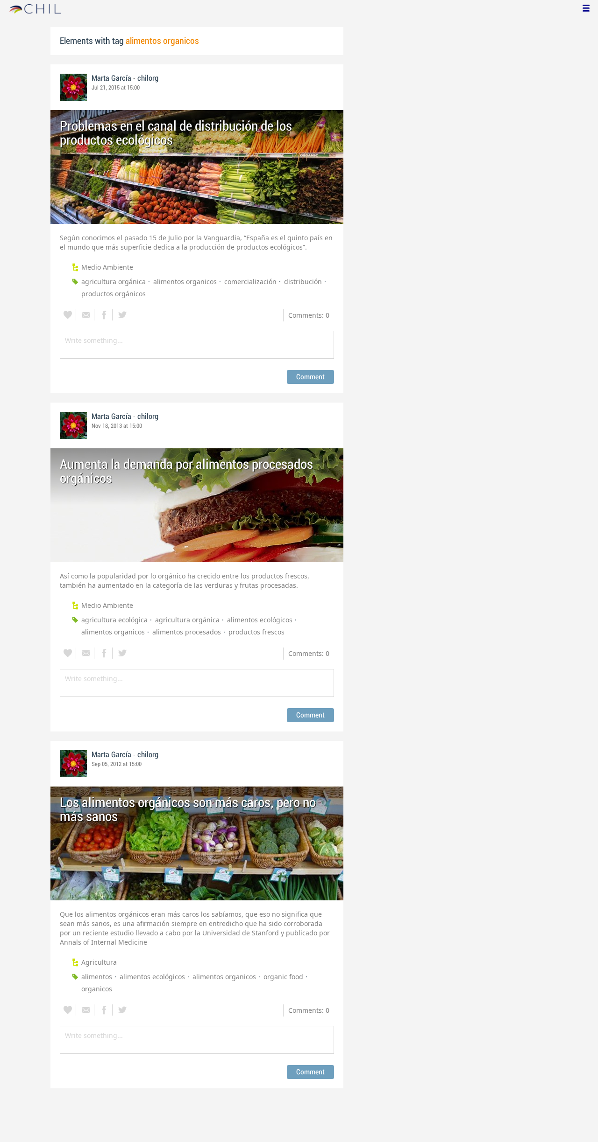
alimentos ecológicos (259, 619)
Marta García (111, 78)
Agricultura (99, 962)
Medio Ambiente (107, 267)
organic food (283, 976)
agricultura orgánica (113, 281)
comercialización (250, 281)
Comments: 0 (308, 315)
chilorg (147, 78)
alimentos (96, 976)
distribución (303, 281)
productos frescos (256, 631)
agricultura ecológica (114, 619)
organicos (96, 988)
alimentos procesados (186, 631)
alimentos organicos (185, 281)
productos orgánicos (113, 293)
